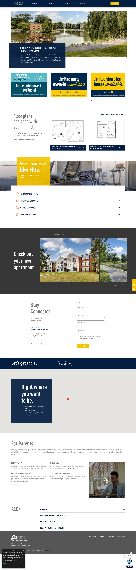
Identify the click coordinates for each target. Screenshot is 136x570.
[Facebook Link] (134, 281)
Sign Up (83, 346)
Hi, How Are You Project (69, 468)
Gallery (67, 3)
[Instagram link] (64, 363)
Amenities (51, 3)
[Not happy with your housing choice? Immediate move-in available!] (29, 85)
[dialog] (13, 558)
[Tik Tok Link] (134, 289)
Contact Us (83, 3)
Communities (92, 536)
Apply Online (115, 4)
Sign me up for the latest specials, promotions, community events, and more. (90, 337)
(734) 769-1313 (35, 327)
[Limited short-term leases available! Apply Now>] (108, 85)
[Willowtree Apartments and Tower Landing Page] (18, 3)
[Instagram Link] (134, 285)
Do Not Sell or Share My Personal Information (34, 550)
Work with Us (121, 536)
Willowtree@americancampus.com (40, 330)
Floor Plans (35, 3)
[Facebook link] (59, 363)
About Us (102, 536)
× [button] (23, 550)
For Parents (111, 536)
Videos (63, 234)
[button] (68, 193)
